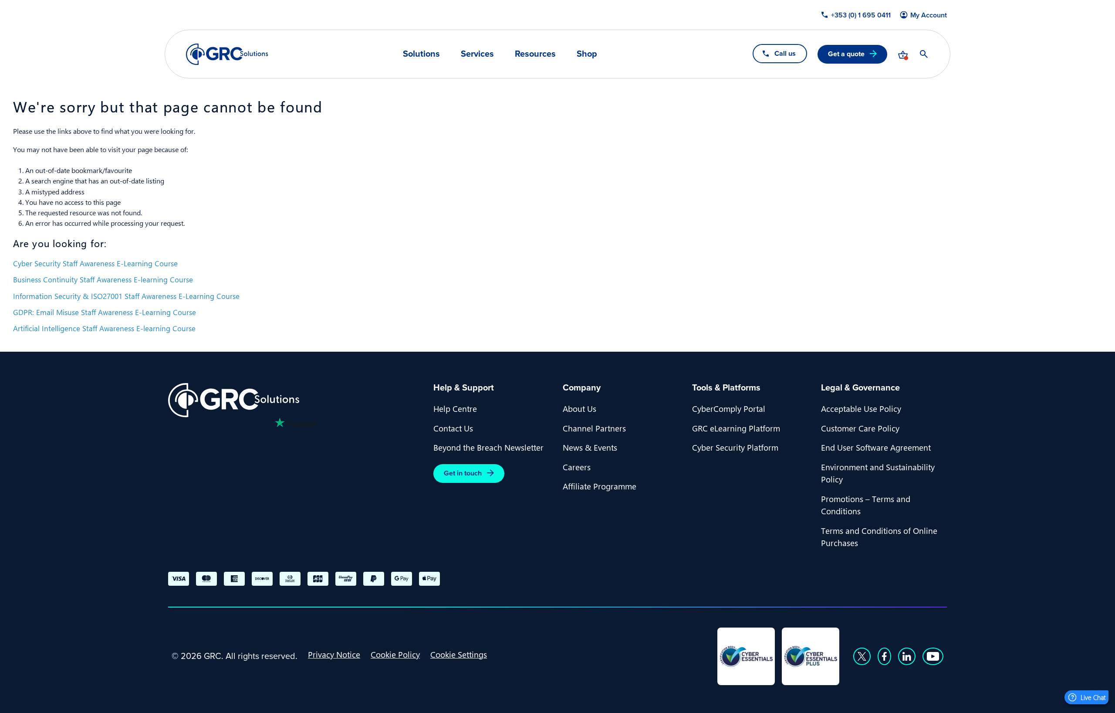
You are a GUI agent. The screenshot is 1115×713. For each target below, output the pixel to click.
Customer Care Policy (860, 428)
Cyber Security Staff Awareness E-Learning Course (95, 263)
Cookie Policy (395, 654)
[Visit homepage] (227, 54)
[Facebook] (884, 656)
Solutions (421, 53)
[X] (862, 656)
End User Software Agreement (876, 447)
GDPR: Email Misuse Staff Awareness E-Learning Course (104, 312)
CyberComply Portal (728, 408)
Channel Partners (594, 428)
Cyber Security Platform (735, 447)
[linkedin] (907, 656)
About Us (579, 408)
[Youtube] (932, 656)
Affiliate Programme (599, 486)
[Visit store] (903, 54)
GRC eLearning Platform (736, 428)
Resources (535, 53)
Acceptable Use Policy (861, 408)
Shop (587, 53)
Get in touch (463, 473)
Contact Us (453, 428)
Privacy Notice (334, 654)
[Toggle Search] (924, 54)
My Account (928, 15)
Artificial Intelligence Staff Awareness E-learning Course (104, 328)
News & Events (590, 447)
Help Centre (455, 408)
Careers (577, 466)
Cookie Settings (458, 654)
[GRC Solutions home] (295, 400)
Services (477, 53)
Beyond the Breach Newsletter (488, 447)
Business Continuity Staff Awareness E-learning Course (103, 279)
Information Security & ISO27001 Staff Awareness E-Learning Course (126, 296)
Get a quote (846, 54)
